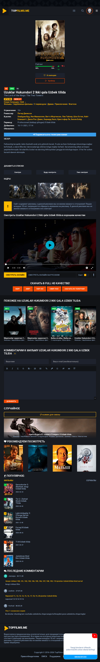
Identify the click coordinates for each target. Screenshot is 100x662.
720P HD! (39, 289)
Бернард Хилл (50, 119)
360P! (17, 289)
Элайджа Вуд (24, 117)
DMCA (44, 656)
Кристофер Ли (63, 119)
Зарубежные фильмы (23, 104)
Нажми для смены (51, 415)
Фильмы (8, 104)
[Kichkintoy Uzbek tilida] (62, 458)
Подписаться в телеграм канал (51, 134)
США (22, 102)
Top (20, 10)
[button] (6, 368)
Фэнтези (72, 104)
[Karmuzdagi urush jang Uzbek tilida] (13, 458)
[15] (58, 66)
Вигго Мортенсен (53, 117)
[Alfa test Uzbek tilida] (86, 458)
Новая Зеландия (11, 102)
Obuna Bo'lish (80, 657)
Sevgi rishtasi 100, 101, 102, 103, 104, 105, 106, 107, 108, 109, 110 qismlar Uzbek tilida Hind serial (44, 581)
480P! (28, 289)
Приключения (61, 104)
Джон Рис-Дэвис (35, 119)
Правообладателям (30, 656)
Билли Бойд (76, 119)
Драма (51, 104)
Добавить (11, 401)
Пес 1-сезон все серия (15, 611)
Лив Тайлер (67, 117)
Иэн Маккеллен (38, 117)
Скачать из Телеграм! (75, 289)
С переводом (40, 104)
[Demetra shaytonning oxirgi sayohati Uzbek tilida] (37, 458)
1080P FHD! (54, 289)
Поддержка (55, 656)
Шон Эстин (78, 117)
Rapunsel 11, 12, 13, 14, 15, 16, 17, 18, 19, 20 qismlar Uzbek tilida (31, 596)
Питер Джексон (25, 113)
